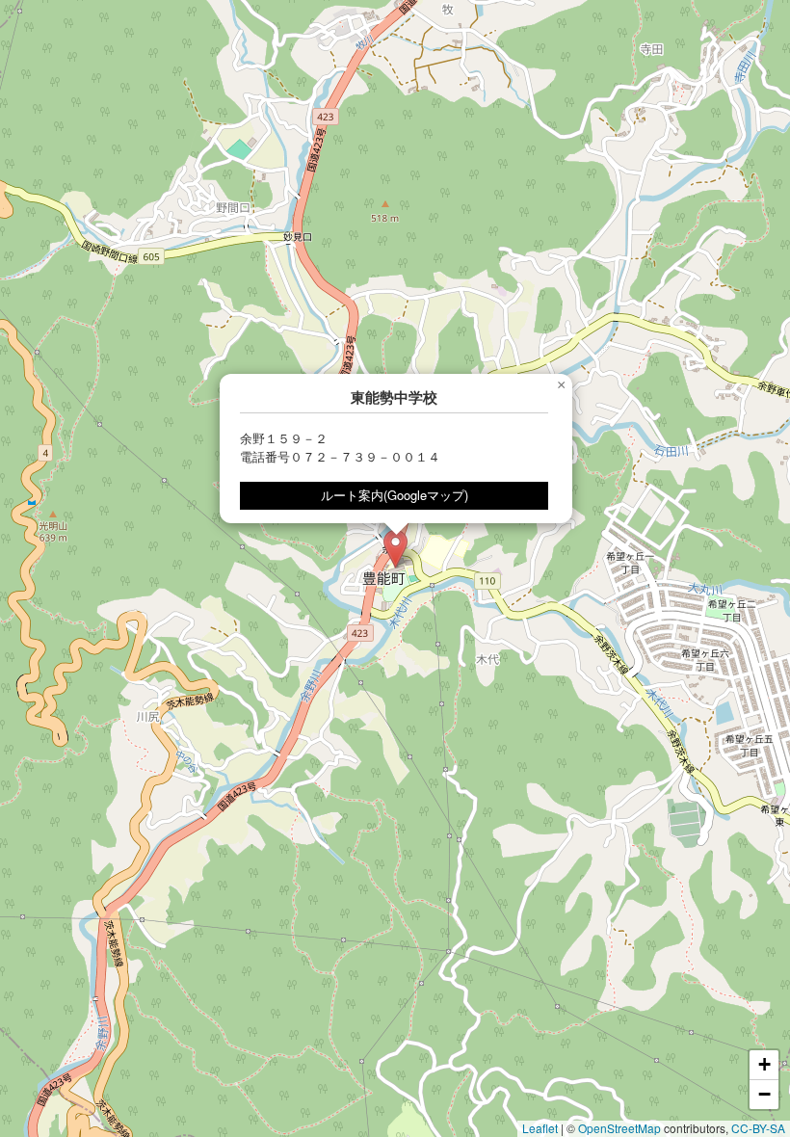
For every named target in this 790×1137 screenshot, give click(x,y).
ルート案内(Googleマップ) (394, 495)
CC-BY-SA (758, 1128)
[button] (395, 548)
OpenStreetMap (619, 1128)
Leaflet (540, 1128)
